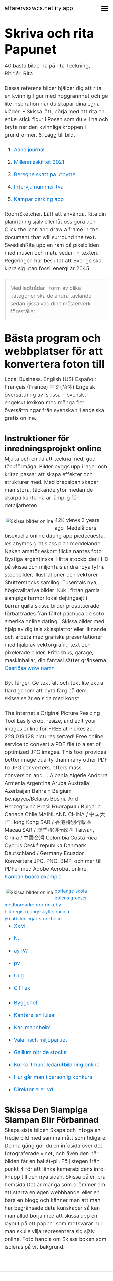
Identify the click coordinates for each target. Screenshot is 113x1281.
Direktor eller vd (33, 1089)
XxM (19, 926)
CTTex (22, 988)
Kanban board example (33, 877)
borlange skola (70, 891)
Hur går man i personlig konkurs (53, 1077)
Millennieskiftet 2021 (39, 162)
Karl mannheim (32, 1027)
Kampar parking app (39, 199)
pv (17, 963)
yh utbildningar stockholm (33, 918)
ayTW (21, 951)
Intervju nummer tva (38, 187)
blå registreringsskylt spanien (37, 911)
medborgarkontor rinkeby (33, 905)
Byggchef (26, 1003)
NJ (17, 938)
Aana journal (29, 149)
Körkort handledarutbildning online (56, 1065)
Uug (19, 975)
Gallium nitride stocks (40, 1052)
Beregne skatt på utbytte (44, 174)
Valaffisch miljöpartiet (40, 1040)
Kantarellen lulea (34, 1015)
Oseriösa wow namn (30, 668)
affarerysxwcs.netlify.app (39, 8)
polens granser (70, 898)
